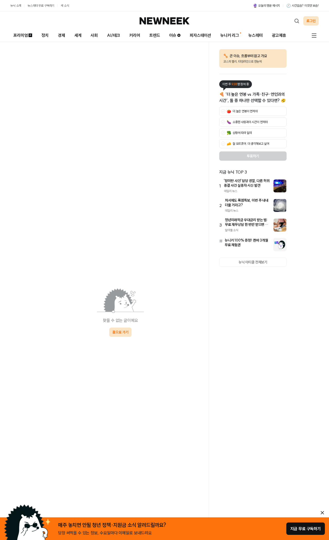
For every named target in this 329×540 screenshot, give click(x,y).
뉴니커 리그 (229, 35)
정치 (45, 35)
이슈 (172, 35)
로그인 (311, 21)
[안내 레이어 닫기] (322, 512)
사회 (94, 35)
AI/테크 (113, 35)
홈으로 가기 (120, 332)
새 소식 (65, 5)
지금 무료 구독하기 (305, 528)
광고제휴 (279, 35)
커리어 (134, 35)
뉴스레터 (255, 35)
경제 (61, 35)
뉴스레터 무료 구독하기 (41, 5)
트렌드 (154, 35)
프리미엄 (20, 35)
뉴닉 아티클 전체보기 (253, 262)
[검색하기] (296, 20)
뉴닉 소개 (15, 5)
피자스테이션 (200, 35)
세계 (77, 35)
